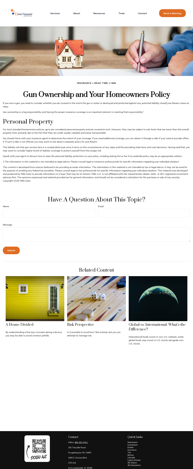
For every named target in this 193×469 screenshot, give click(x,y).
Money (131, 455)
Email (101, 206)
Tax (129, 452)
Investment (132, 445)
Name (6, 206)
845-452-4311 (81, 442)
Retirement (132, 442)
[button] (55, 13)
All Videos (132, 462)
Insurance (132, 450)
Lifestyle (131, 457)
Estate (131, 447)
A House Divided (19, 324)
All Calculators (134, 465)
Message (7, 224)
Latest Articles (134, 460)
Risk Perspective (80, 324)
